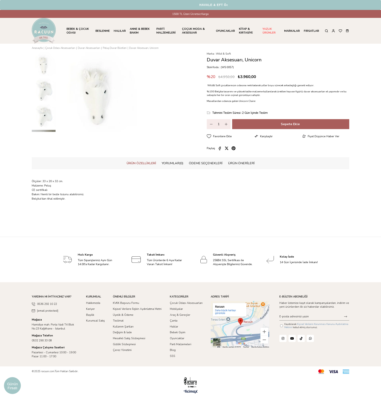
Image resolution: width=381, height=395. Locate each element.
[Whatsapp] (310, 338)
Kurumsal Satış (95, 321)
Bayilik (90, 315)
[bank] (333, 371)
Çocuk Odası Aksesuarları (186, 303)
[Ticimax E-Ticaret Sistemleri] (191, 392)
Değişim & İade (122, 332)
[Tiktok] (301, 338)
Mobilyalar (176, 309)
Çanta (173, 321)
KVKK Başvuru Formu (126, 303)
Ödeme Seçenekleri (205, 163)
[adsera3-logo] (190, 382)
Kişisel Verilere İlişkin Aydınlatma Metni (137, 309)
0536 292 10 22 (47, 304)
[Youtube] (292, 338)
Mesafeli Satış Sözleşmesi (129, 338)
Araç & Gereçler (180, 315)
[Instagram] (283, 338)
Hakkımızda (93, 303)
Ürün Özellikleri (141, 163)
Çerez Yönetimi (122, 350)
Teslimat (118, 321)
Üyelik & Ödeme (123, 315)
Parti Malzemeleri (180, 344)
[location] (240, 324)
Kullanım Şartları (123, 326)
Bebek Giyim (177, 332)
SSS (172, 356)
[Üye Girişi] (333, 31)
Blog (173, 350)
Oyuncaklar (177, 338)
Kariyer (90, 309)
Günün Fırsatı (12, 385)
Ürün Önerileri (241, 163)
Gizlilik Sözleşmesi (124, 344)
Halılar (174, 326)
